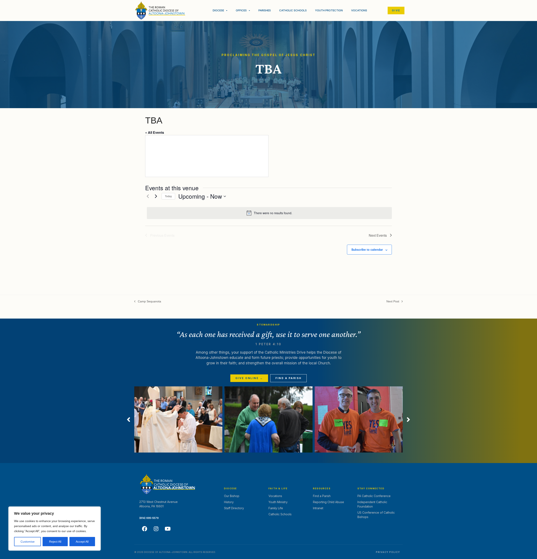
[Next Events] (155, 196)
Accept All (82, 541)
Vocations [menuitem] (359, 10)
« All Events (154, 132)
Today (168, 196)
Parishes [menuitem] (264, 10)
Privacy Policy (388, 552)
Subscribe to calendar (367, 249)
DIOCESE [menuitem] (218, 10)
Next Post (392, 301)
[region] (54, 529)
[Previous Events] (147, 196)
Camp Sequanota (147, 301)
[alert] (269, 213)
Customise (28, 541)
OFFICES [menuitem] (241, 10)
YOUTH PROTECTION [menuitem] (329, 10)
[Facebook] (144, 529)
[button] (128, 419)
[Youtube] (167, 529)
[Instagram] (156, 529)
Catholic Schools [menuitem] (293, 10)
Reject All (55, 541)
